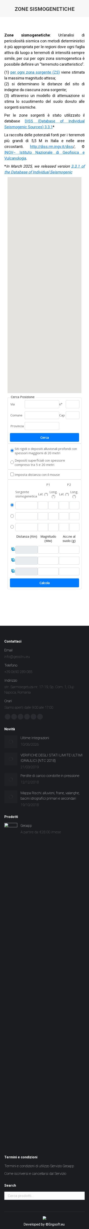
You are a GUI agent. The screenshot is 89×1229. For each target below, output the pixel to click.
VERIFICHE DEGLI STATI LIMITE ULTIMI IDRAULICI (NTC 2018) (52, 758)
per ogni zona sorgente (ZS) (35, 72)
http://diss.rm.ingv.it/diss (51, 146)
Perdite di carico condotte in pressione (50, 775)
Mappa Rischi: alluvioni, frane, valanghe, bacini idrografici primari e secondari (50, 795)
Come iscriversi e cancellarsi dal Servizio (35, 1173)
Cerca (80, 1196)
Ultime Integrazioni (35, 738)
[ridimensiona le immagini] (10, 741)
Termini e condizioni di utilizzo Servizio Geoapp (39, 1166)
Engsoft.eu (56, 1224)
